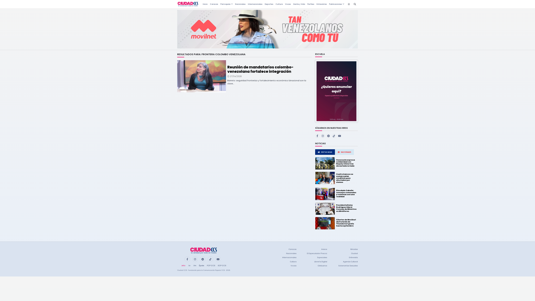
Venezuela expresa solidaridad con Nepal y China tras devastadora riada (345, 163)
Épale (201, 265)
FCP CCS (211, 265)
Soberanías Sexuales (348, 265)
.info (183, 265)
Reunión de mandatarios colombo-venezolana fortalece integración (260, 69)
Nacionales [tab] (346, 152)
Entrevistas (322, 4)
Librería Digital (320, 261)
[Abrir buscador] (355, 4)
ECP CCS (222, 265)
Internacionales (255, 4)
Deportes (269, 4)
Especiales (322, 257)
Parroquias (225, 4)
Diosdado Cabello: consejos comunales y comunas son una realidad (346, 193)
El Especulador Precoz (317, 253)
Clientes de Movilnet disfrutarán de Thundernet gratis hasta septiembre (346, 223)
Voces (288, 4)
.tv (189, 265)
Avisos (324, 249)
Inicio (205, 4)
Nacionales (240, 4)
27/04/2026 (236, 76)
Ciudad (354, 253)
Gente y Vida (299, 4)
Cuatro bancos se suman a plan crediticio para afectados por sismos (344, 178)
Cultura (279, 4)
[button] (336, 91)
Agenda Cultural (350, 261)
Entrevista (353, 257)
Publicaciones (335, 4)
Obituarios (322, 265)
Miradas (354, 249)
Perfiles (310, 4)
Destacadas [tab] (326, 152)
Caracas (214, 4)
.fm (194, 265)
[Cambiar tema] (349, 4)
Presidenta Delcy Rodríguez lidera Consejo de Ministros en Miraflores (346, 208)
